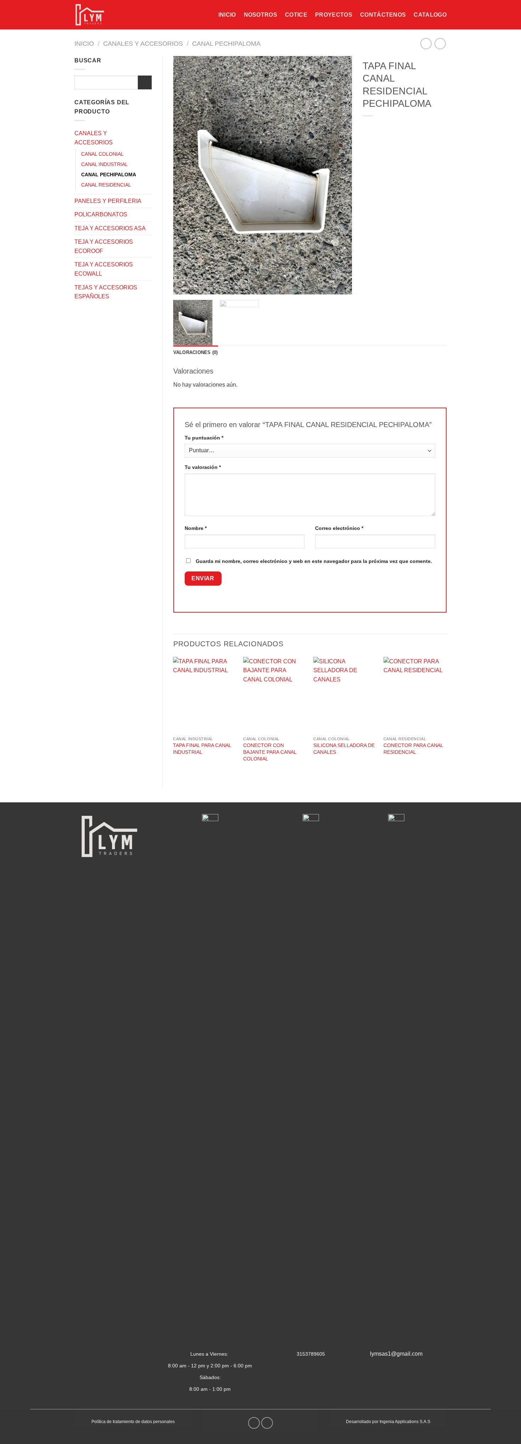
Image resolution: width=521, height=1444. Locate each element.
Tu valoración (203, 467)
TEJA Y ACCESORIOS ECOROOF (103, 246)
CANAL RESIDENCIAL (106, 185)
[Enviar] (145, 82)
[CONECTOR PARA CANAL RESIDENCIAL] (415, 695)
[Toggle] (149, 138)
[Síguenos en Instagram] (267, 1423)
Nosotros (261, 15)
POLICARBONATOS (100, 214)
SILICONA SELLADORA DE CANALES (344, 748)
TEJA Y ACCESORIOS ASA (110, 228)
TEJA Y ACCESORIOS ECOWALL (103, 269)
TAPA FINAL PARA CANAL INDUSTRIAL (202, 748)
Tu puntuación (204, 438)
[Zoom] (182, 286)
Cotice (296, 15)
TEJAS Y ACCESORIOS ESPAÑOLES (105, 292)
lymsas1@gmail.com (396, 1354)
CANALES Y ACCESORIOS (143, 43)
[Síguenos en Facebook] (254, 1423)
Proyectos (333, 15)
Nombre (196, 528)
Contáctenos (383, 15)
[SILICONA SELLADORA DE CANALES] (344, 695)
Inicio (227, 15)
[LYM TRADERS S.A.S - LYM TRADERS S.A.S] (93, 14)
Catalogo (430, 15)
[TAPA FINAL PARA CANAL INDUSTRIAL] (204, 695)
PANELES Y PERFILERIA (107, 201)
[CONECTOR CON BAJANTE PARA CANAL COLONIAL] (274, 695)
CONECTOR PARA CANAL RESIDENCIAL (413, 748)
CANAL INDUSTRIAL (104, 164)
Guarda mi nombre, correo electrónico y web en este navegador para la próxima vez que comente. (314, 561)
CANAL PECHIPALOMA (226, 43)
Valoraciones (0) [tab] (195, 352)
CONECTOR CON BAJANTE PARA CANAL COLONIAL (269, 751)
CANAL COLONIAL (102, 154)
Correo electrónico (339, 528)
